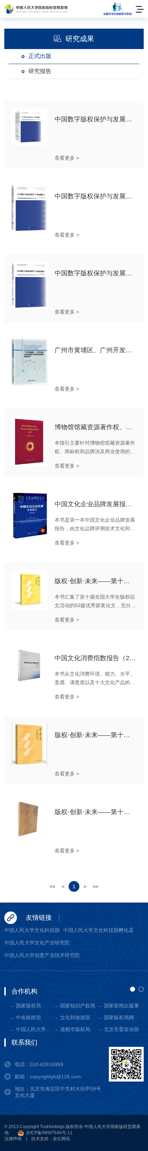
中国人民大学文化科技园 (32, 930)
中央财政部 (28, 1017)
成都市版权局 (75, 1029)
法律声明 (13, 1138)
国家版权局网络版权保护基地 (123, 1017)
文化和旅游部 (75, 1017)
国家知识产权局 (77, 1006)
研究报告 (39, 71)
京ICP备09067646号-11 (49, 1132)
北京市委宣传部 (121, 1029)
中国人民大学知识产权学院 (35, 1029)
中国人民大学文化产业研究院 (37, 943)
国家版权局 (28, 1006)
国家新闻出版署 (121, 1006)
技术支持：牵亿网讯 (50, 1138)
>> (95, 886)
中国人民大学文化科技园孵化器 (98, 930)
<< (52, 886)
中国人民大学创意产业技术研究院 (42, 955)
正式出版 (39, 56)
